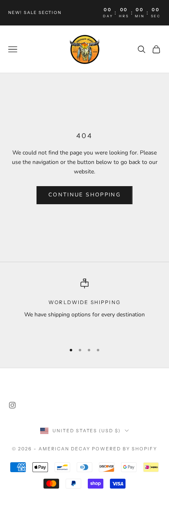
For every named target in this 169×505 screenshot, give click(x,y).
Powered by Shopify (124, 449)
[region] (84, 307)
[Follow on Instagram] (12, 405)
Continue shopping (84, 194)
